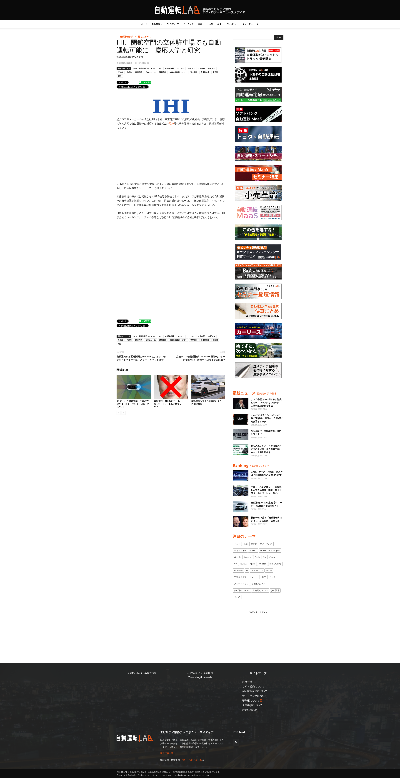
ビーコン (191, 68)
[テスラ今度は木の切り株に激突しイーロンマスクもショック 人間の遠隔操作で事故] (240, 403)
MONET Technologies (270, 550)
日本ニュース (150, 72)
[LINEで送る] (145, 82)
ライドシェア (173, 24)
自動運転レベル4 (260, 590)
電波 (119, 76)
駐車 (171, 123)
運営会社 (247, 681)
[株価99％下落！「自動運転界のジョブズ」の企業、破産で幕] (240, 521)
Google (237, 557)
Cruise (272, 557)
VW (235, 563)
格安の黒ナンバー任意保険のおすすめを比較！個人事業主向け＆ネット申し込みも (266, 449)
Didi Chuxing (275, 563)
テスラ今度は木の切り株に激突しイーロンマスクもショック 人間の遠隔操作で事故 (266, 402)
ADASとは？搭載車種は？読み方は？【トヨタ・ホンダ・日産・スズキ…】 (133, 404)
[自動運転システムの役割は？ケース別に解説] (208, 387)
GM (264, 557)
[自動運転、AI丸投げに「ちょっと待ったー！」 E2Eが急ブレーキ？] (171, 387)
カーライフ (188, 24)
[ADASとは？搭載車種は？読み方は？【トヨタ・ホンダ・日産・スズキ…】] (134, 387)
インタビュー (232, 24)
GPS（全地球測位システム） (144, 68)
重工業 (215, 72)
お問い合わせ (249, 710)
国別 (200, 24)
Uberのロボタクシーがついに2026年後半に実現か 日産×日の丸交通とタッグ (267, 418)
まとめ (237, 597)
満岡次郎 (162, 72)
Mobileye (238, 570)
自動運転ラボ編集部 (124, 63)
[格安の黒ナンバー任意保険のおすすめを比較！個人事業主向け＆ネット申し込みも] (240, 449)
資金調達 (275, 590)
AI (247, 570)
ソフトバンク (266, 543)
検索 (220, 24)
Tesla (257, 557)
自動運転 (156, 24)
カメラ (272, 577)
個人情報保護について (254, 691)
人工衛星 (201, 68)
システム (180, 68)
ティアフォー (240, 550)
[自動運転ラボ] (200, 10)
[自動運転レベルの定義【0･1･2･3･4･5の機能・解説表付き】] (240, 506)
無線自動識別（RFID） (178, 72)
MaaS (269, 570)
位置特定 (211, 68)
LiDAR (263, 577)
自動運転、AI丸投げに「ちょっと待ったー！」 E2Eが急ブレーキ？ (170, 404)
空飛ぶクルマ (240, 577)
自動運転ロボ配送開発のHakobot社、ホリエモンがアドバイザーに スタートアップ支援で (141, 358)
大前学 (129, 72)
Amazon (262, 563)
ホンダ (254, 543)
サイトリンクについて (254, 696)
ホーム (144, 24)
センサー (254, 577)
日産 (245, 543)
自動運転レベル (259, 583)
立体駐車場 (205, 72)
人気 (211, 24)
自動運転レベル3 (242, 590)
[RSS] (236, 742)
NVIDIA (243, 563)
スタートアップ (241, 583)
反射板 (120, 72)
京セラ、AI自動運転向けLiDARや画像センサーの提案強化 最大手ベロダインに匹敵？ (200, 358)
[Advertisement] (171, 156)
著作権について (251, 700)
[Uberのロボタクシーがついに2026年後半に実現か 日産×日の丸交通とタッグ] (240, 419)
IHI (160, 68)
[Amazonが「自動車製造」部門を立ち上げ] (240, 434)
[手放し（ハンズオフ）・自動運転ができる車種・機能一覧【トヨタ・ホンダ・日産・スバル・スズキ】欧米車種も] (240, 490)
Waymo (247, 557)
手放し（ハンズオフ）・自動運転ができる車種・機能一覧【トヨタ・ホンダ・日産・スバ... (266, 490)
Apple (252, 563)
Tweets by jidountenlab (200, 677)
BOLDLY (253, 550)
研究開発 (193, 72)
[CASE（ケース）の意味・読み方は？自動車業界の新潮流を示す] (240, 475)
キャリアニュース (250, 24)
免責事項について (252, 705)
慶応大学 (138, 72)
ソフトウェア (257, 570)
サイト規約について (253, 686)
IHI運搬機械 (169, 68)
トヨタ (237, 543)
